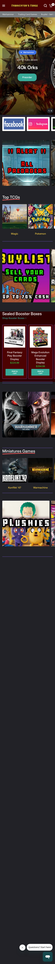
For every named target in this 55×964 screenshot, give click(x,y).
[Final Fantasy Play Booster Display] (14, 337)
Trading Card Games (27, 14)
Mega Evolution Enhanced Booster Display (40, 357)
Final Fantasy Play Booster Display (14, 356)
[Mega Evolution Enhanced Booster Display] (40, 337)
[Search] (45, 5)
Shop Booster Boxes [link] (13, 318)
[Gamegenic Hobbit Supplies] (27, 66)
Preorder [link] (26, 78)
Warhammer (8, 14)
